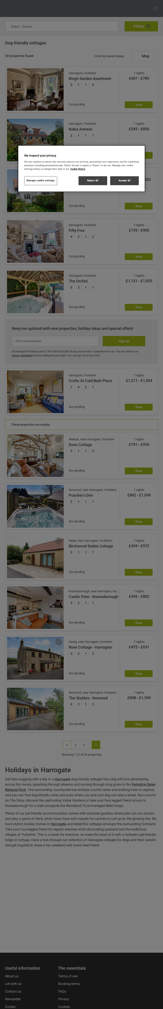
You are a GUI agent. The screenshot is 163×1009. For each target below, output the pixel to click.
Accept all (125, 180)
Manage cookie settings (41, 180)
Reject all (92, 180)
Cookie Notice (77, 168)
